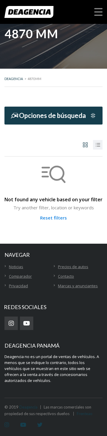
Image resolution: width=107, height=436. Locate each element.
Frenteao (84, 413)
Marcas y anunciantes (78, 285)
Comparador (20, 276)
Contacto (66, 276)
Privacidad (18, 285)
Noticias (16, 266)
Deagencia (28, 407)
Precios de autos (73, 266)
